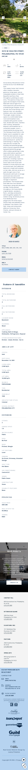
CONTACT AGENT (14, 269)
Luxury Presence (14, 752)
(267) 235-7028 (6, 253)
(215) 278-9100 (8, 662)
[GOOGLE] (14, 741)
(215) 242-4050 (8, 633)
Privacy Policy (21, 760)
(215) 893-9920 (8, 619)
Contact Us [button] (14, 582)
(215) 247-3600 (8, 605)
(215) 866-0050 (8, 647)
